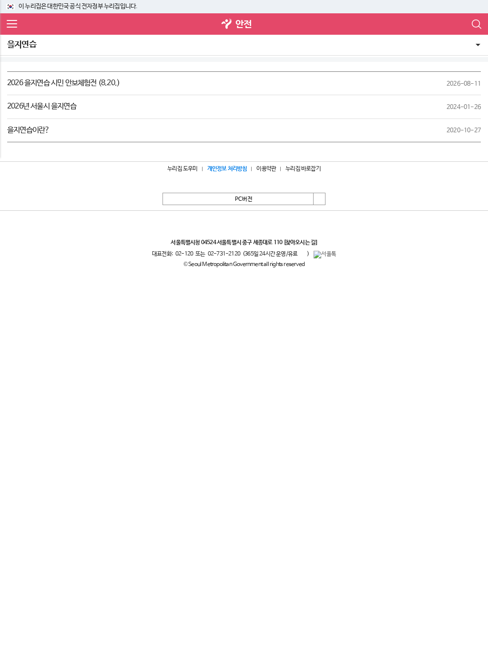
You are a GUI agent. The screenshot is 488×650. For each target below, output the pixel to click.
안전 (243, 24)
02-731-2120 (224, 254)
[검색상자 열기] (476, 24)
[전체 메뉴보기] (12, 24)
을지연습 (21, 44)
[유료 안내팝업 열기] (302, 253)
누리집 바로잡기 (303, 169)
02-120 (184, 254)
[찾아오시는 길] (300, 242)
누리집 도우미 (182, 169)
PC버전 (244, 199)
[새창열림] (227, 24)
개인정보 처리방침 (227, 169)
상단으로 (319, 199)
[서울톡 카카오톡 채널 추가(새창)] (325, 254)
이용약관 (266, 169)
